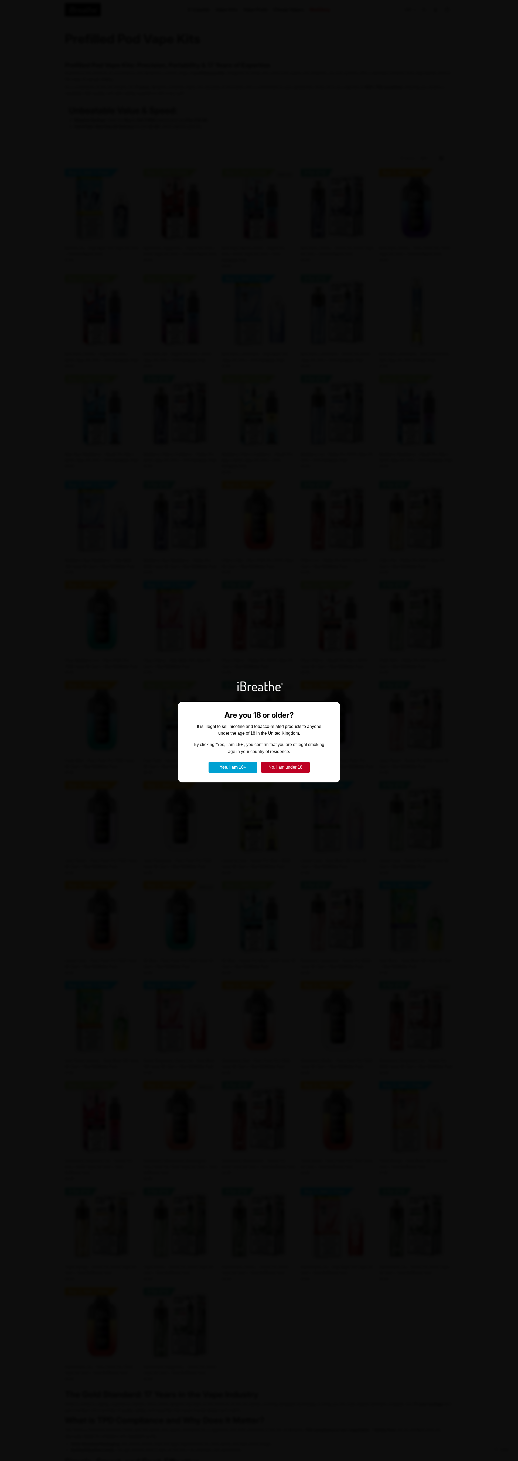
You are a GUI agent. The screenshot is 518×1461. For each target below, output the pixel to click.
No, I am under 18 (285, 767)
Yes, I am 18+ (233, 767)
